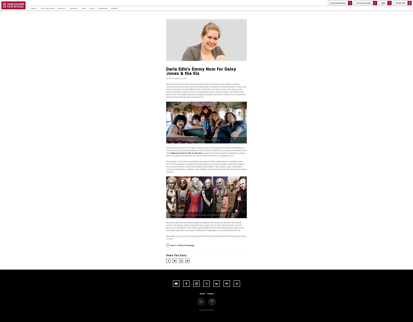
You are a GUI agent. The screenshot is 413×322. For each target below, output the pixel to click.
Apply (383, 3)
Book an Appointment (338, 3)
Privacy (210, 294)
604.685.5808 (400, 3)
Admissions (61, 8)
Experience (74, 8)
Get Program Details (363, 3)
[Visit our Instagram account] (196, 283)
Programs (33, 8)
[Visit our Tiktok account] (237, 283)
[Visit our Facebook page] (186, 283)
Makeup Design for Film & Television (186, 153)
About (84, 8)
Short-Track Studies (48, 8)
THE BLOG (114, 8)
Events (92, 8)
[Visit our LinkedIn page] (216, 283)
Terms (202, 294)
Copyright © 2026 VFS (206, 310)
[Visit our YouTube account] (176, 283)
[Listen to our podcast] (226, 283)
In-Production (102, 8)
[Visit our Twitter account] (206, 283)
